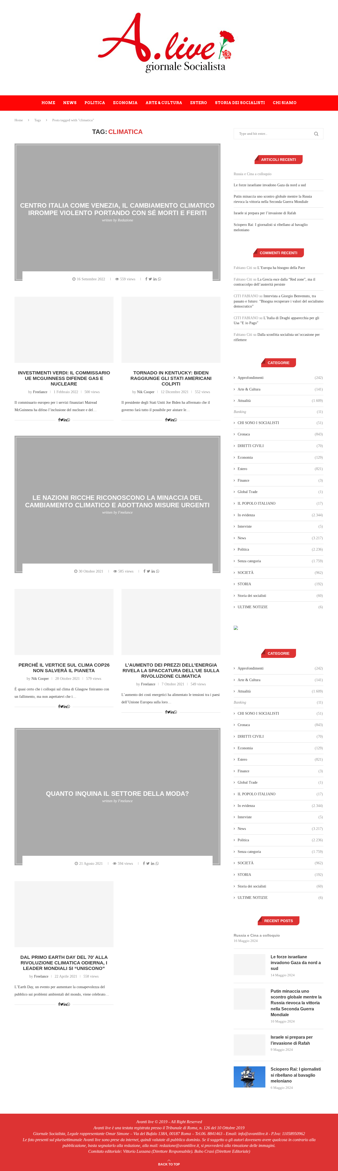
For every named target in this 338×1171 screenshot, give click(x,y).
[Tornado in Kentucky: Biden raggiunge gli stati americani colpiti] (170, 330)
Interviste (280, 526)
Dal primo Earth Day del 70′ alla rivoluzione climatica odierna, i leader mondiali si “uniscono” (64, 963)
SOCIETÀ (280, 573)
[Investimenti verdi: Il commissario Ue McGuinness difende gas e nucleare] (64, 330)
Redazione (125, 220)
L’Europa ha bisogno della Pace (281, 268)
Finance (280, 480)
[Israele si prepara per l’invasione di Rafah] (249, 1045)
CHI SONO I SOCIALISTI (280, 423)
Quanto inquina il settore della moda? (117, 793)
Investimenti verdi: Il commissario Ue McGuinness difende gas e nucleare (64, 378)
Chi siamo (285, 103)
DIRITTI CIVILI (280, 446)
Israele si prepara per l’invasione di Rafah (265, 213)
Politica (94, 103)
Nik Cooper (145, 392)
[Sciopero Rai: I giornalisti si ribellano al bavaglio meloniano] (249, 1077)
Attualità (280, 401)
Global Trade (280, 492)
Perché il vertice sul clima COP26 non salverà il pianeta (64, 667)
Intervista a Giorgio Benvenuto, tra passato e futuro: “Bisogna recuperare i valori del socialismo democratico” (278, 301)
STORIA (280, 584)
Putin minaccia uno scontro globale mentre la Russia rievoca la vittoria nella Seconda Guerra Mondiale (296, 1003)
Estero (198, 103)
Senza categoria (280, 561)
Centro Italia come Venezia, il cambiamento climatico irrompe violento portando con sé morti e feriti (117, 209)
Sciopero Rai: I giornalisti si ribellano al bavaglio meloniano (296, 1075)
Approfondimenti (280, 378)
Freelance (40, 392)
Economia (125, 103)
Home (48, 103)
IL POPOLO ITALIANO (280, 503)
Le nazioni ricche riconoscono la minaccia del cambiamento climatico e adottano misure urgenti (117, 501)
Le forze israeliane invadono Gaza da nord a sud (270, 185)
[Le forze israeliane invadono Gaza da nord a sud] (249, 964)
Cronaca (280, 434)
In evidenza (280, 515)
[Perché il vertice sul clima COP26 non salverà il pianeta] (64, 622)
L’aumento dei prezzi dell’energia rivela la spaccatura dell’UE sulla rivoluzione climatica (171, 670)
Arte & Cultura (163, 103)
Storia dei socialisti (240, 103)
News (70, 103)
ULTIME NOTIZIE (280, 607)
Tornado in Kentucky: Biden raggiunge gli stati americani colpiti (171, 378)
